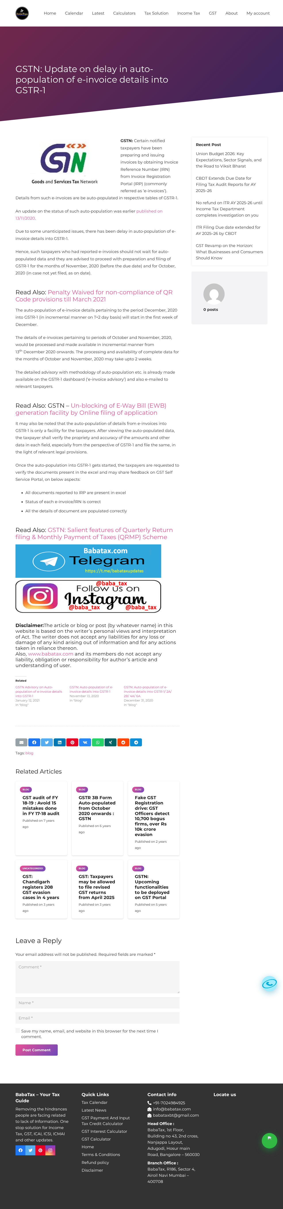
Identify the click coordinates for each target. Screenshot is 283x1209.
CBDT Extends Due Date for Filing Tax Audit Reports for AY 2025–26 (226, 184)
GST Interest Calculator (104, 1131)
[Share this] (34, 742)
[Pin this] (72, 742)
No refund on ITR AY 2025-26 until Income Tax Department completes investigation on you (229, 209)
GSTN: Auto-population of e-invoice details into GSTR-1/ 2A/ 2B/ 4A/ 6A (148, 691)
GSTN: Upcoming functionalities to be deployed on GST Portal (152, 887)
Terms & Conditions (101, 1154)
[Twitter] (30, 1150)
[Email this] (21, 742)
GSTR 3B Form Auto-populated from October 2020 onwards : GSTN (97, 808)
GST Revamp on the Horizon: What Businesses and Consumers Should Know (229, 251)
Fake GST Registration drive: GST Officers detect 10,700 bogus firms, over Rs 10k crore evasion (152, 816)
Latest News (94, 1110)
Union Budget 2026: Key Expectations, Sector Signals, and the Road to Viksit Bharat (229, 160)
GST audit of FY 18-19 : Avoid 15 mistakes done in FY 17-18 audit (41, 805)
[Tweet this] (47, 742)
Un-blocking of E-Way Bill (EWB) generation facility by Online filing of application (90, 409)
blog (29, 753)
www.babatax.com (50, 654)
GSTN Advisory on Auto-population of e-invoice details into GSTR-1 (38, 691)
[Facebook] (20, 1150)
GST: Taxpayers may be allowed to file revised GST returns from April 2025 (97, 887)
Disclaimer (92, 1170)
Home (88, 1146)
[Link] (22, 13)
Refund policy (95, 1162)
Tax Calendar (94, 1102)
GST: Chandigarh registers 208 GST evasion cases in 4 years (41, 887)
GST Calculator (96, 1139)
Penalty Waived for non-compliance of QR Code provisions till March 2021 (94, 296)
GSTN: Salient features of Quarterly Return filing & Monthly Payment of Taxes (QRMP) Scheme (94, 533)
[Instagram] (50, 1150)
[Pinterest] (40, 1150)
